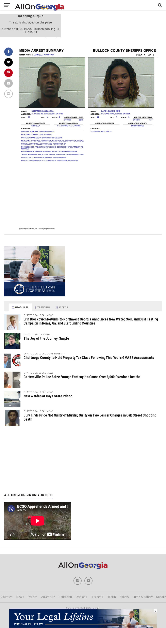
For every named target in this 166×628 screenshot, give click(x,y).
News (20, 596)
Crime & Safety (143, 596)
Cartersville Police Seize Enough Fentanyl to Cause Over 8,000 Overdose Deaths (81, 377)
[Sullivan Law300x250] (34, 295)
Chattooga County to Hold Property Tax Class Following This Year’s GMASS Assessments (88, 357)
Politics (32, 596)
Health (111, 596)
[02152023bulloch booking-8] (89, 228)
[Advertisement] (83, 459)
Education (65, 596)
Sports (124, 596)
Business (97, 596)
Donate (161, 596)
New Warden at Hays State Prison (47, 396)
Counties (7, 596)
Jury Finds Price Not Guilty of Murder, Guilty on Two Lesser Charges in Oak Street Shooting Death (89, 417)
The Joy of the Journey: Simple (46, 338)
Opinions (81, 596)
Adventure (48, 596)
